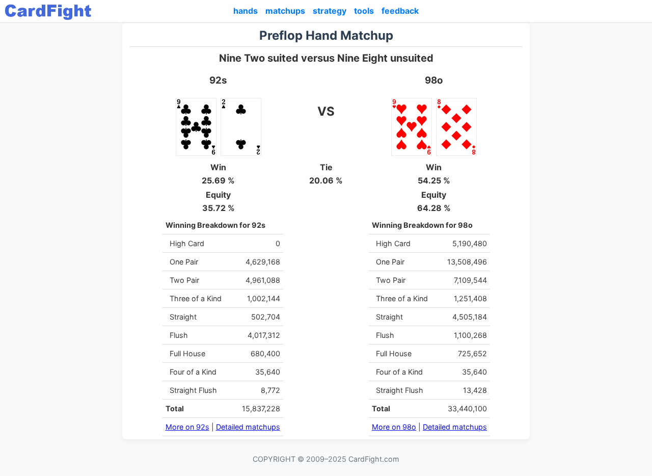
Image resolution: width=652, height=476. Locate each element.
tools (364, 11)
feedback (400, 11)
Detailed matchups (248, 426)
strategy (329, 11)
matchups (285, 11)
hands (245, 11)
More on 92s (187, 426)
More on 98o (394, 426)
